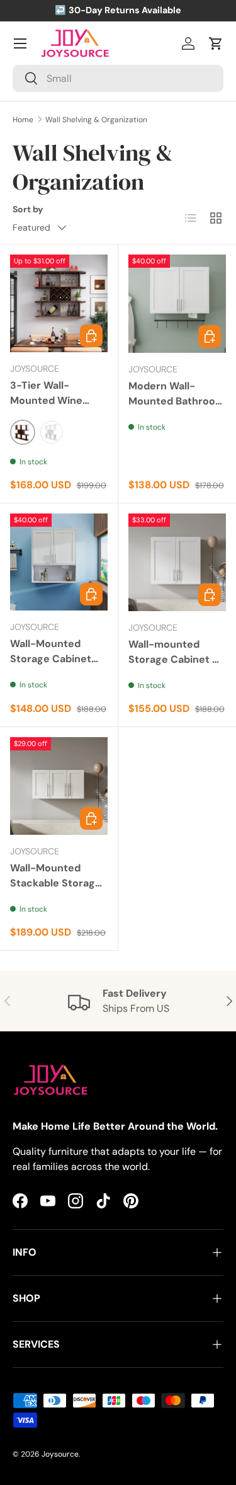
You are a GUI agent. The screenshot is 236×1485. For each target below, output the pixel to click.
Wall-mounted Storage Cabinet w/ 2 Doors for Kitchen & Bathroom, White (176, 667)
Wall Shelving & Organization (96, 120)
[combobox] (118, 78)
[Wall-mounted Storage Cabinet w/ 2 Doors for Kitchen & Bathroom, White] (177, 562)
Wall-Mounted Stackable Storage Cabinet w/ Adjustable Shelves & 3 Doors (57, 898)
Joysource (60, 1454)
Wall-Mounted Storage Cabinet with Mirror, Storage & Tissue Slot (53, 674)
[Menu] (20, 43)
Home (23, 120)
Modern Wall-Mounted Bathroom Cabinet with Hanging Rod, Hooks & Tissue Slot (177, 416)
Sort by (28, 209)
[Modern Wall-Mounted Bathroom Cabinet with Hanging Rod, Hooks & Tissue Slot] (177, 304)
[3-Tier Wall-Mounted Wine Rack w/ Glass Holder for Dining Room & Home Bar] (59, 303)
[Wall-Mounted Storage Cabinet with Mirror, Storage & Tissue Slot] (59, 562)
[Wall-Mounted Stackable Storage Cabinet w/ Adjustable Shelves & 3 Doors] (59, 786)
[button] (216, 43)
